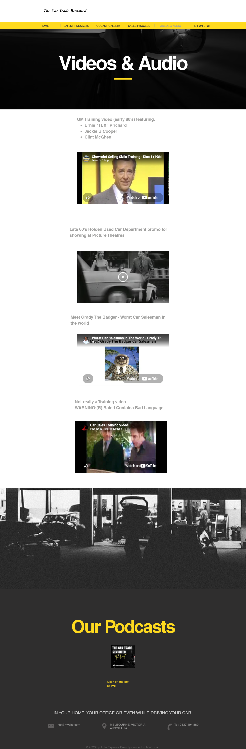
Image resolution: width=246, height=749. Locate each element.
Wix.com (154, 747)
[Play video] (123, 277)
